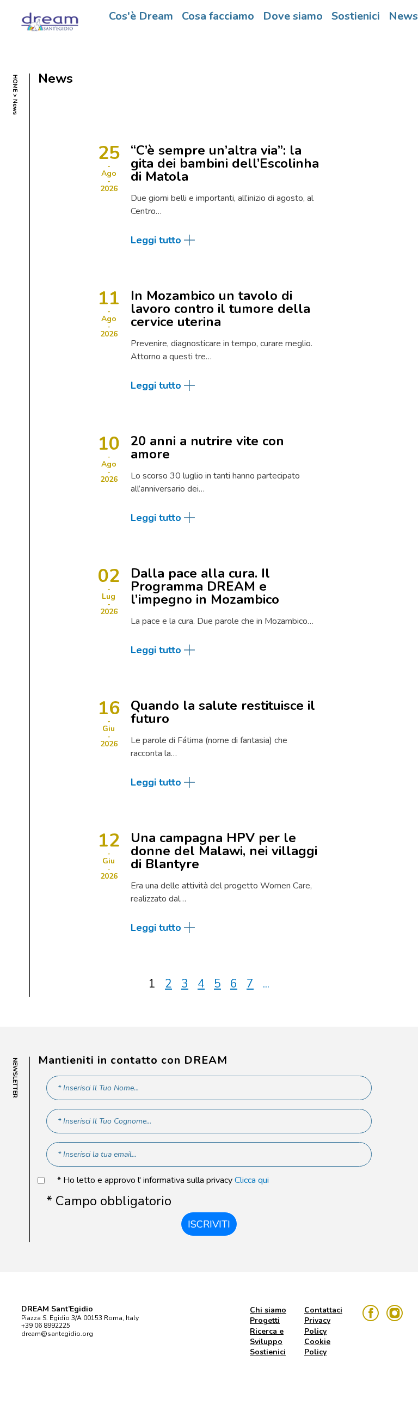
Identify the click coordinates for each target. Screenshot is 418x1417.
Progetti (265, 1320)
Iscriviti (209, 1224)
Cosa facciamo (218, 16)
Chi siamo (268, 1310)
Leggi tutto (156, 240)
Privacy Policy (317, 1325)
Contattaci (323, 1310)
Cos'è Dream (141, 16)
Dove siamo (293, 16)
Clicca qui (252, 1180)
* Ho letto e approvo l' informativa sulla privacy (163, 1180)
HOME (15, 83)
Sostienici (355, 16)
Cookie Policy (317, 1346)
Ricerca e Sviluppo (267, 1336)
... (266, 984)
